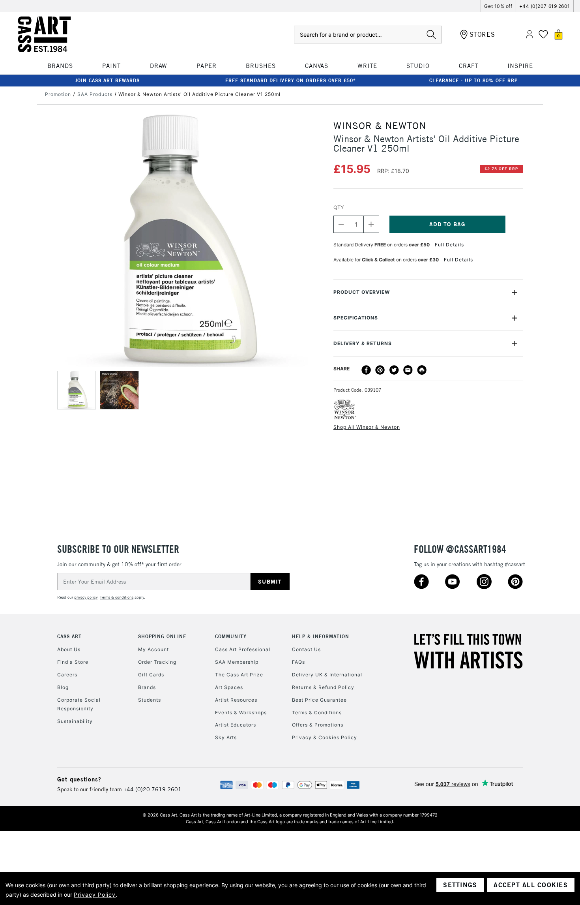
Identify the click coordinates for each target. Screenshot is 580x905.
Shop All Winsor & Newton (366, 427)
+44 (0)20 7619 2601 (152, 789)
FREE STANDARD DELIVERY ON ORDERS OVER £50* (290, 80)
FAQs (298, 662)
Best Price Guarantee (319, 700)
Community (231, 636)
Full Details (449, 244)
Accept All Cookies (531, 885)
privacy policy (85, 597)
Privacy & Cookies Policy (324, 737)
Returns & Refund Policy (323, 687)
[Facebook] (366, 370)
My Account (153, 649)
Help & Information (320, 636)
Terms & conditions (116, 597)
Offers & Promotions (317, 725)
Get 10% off (498, 6)
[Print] (422, 370)
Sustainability (75, 721)
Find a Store (72, 662)
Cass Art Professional (242, 649)
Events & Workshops (241, 712)
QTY (338, 207)
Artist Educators (235, 725)
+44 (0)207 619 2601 (544, 6)
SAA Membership (236, 662)
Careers (67, 675)
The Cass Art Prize (239, 675)
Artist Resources (236, 700)
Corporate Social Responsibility (79, 704)
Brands (147, 687)
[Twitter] (394, 370)
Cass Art (69, 636)
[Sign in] (529, 34)
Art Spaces (229, 687)
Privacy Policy (95, 894)
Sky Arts (226, 737)
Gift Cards (151, 675)
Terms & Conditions (317, 712)
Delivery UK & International (327, 675)
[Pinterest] (380, 370)
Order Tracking (157, 662)
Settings (460, 885)
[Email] (408, 370)
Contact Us (306, 649)
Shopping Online (162, 636)
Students (149, 700)
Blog (63, 687)
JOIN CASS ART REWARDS (107, 80)
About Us (68, 649)
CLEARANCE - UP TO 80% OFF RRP (473, 80)
